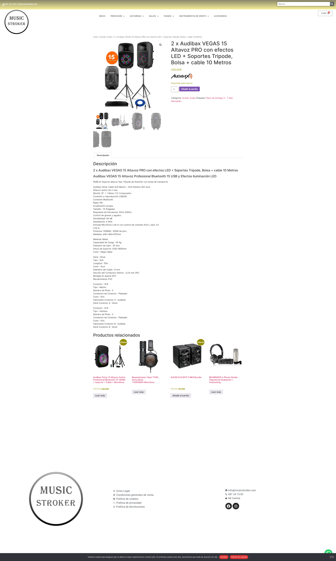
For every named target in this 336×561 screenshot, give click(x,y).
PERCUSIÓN (116, 16)
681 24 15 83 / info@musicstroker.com (21, 4)
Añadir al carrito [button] (181, 395)
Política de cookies (239, 557)
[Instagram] (236, 506)
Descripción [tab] (103, 155)
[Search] (332, 4)
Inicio (95, 37)
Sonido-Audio (106, 37)
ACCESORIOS (220, 16)
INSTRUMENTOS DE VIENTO (192, 16)
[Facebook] (228, 506)
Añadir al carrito (189, 89)
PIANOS (167, 16)
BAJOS (152, 16)
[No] (332, 557)
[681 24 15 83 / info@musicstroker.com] (3, 4)
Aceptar (223, 557)
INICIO (102, 16)
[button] (160, 44)
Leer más (100, 395)
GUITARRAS (135, 16)
